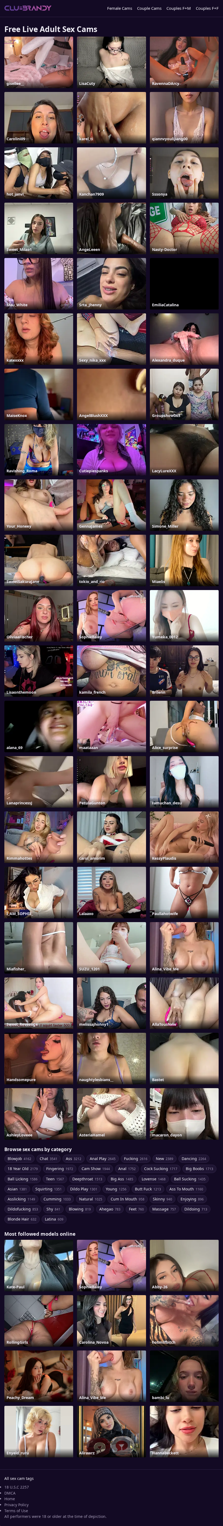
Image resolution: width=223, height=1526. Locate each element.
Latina (54, 1219)
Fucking (135, 1158)
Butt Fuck (148, 1189)
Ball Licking (23, 1178)
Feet (136, 1209)
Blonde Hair (22, 1219)
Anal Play (103, 1158)
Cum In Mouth (127, 1199)
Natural (90, 1199)
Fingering (59, 1168)
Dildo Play (83, 1189)
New (164, 1158)
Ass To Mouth (186, 1189)
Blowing (80, 1209)
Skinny (162, 1199)
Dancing (194, 1158)
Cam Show (96, 1168)
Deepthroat (87, 1178)
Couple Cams (149, 8)
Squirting (48, 1189)
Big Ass (122, 1178)
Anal (127, 1168)
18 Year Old (23, 1168)
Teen (55, 1178)
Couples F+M (178, 8)
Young (116, 1189)
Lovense (154, 1178)
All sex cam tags (19, 1478)
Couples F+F (207, 8)
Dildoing (195, 1209)
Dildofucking (23, 1209)
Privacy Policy (16, 1504)
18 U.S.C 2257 (16, 1487)
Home (9, 1498)
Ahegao (109, 1209)
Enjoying (192, 1199)
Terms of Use (16, 1510)
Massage (164, 1209)
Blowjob (19, 1158)
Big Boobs (199, 1168)
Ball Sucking (190, 1178)
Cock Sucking (160, 1168)
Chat (48, 1158)
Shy (53, 1209)
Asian (17, 1189)
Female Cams (119, 8)
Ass (73, 1158)
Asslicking (21, 1199)
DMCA (10, 1493)
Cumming (57, 1199)
